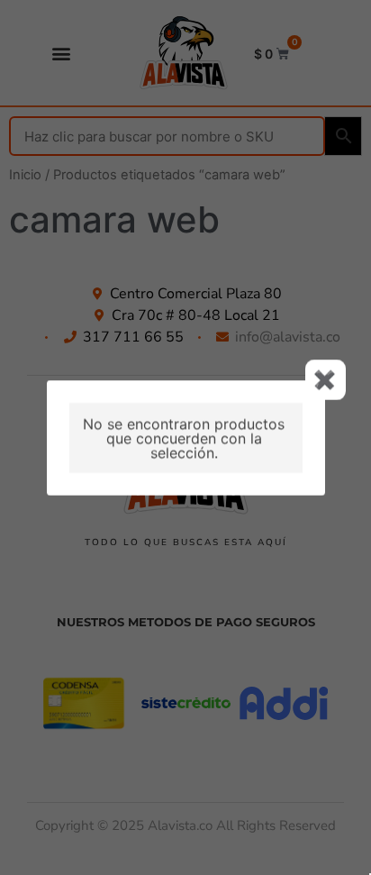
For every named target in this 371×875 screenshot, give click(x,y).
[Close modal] (325, 380)
